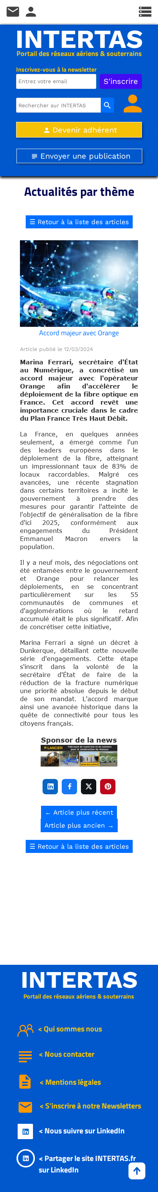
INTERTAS (79, 39)
